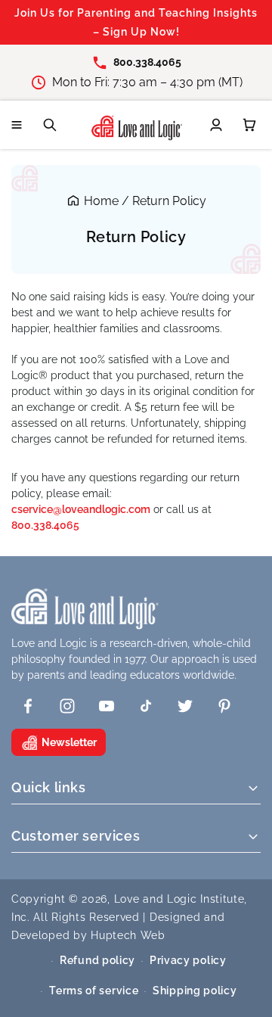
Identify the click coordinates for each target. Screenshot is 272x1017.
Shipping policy (195, 990)
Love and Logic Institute (179, 899)
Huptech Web (128, 935)
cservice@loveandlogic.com (80, 509)
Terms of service (93, 990)
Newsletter (69, 742)
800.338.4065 (45, 525)
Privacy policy (188, 960)
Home (101, 201)
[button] (16, 125)
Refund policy (97, 960)
